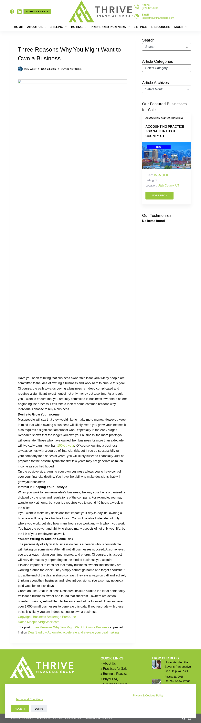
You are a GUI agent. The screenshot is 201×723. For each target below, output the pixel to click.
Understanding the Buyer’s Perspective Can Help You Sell (178, 667)
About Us (35, 27)
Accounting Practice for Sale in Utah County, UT (164, 131)
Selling (56, 27)
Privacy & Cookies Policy (148, 695)
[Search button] (187, 46)
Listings (140, 27)
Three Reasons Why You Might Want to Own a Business (70, 627)
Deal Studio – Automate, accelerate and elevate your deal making (73, 632)
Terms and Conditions (29, 699)
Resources (160, 27)
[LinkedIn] (19, 11)
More (178, 27)
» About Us (108, 663)
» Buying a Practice (114, 673)
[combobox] (163, 47)
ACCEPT (20, 708)
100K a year (65, 445)
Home (18, 27)
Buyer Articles (71, 69)
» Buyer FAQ (109, 679)
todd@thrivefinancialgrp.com (158, 17)
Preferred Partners (108, 27)
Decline (39, 708)
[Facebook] (12, 11)
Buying (77, 27)
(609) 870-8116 (150, 8)
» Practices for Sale (114, 668)
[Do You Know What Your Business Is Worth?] (156, 683)
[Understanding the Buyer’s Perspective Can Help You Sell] (156, 664)
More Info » (159, 195)
